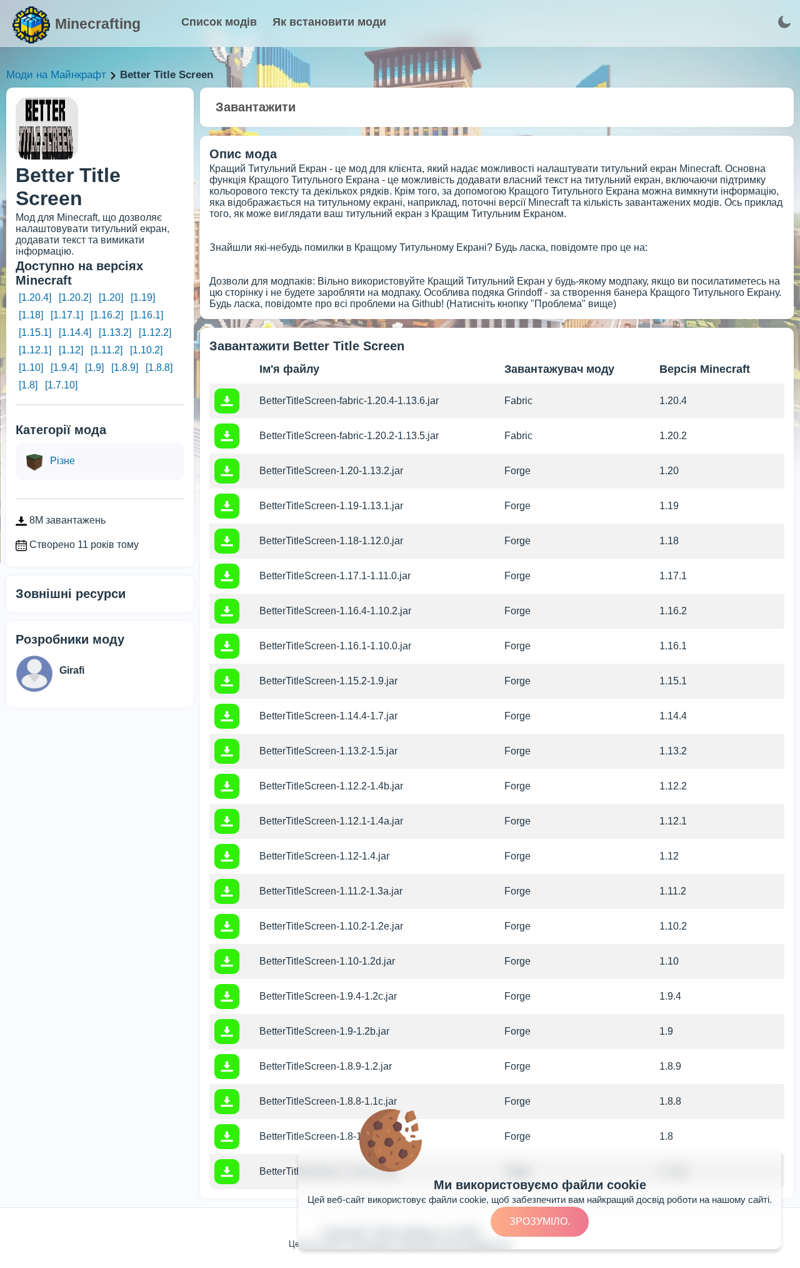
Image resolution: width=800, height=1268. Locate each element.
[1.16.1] (147, 315)
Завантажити (256, 107)
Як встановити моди (329, 22)
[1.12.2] (155, 332)
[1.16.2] (107, 315)
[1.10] (31, 367)
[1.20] (111, 297)
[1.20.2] (75, 297)
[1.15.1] (35, 332)
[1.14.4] (75, 332)
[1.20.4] (35, 297)
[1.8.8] (159, 367)
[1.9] (94, 367)
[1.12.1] (35, 350)
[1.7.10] (61, 385)
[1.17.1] (67, 315)
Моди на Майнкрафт (56, 75)
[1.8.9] (124, 367)
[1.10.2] (146, 350)
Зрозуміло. (539, 1221)
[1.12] (71, 350)
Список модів (219, 22)
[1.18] (31, 315)
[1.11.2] (106, 350)
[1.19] (143, 297)
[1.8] (28, 385)
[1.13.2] (115, 332)
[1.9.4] (64, 367)
